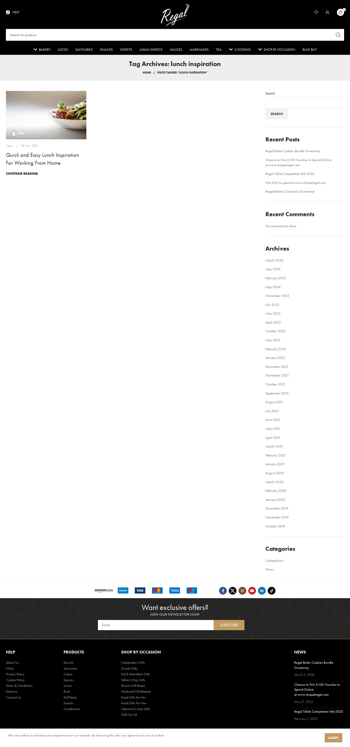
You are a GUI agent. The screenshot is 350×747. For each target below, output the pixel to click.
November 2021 (277, 375)
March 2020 (274, 482)
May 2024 (273, 287)
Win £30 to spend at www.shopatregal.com (295, 182)
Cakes (68, 674)
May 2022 (273, 340)
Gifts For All (129, 714)
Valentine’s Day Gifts (135, 709)
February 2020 (275, 490)
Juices (68, 685)
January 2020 (275, 499)
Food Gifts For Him (133, 703)
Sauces (69, 680)
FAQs (10, 668)
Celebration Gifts (133, 662)
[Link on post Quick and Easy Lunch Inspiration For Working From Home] (46, 115)
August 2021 (274, 402)
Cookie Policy (15, 680)
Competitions (274, 560)
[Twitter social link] (232, 591)
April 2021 (273, 437)
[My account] (327, 12)
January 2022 (275, 357)
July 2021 (272, 411)
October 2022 (275, 331)
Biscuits (69, 662)
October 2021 (275, 384)
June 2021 (272, 419)
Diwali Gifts (129, 668)
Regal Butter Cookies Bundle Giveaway (292, 151)
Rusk (67, 691)
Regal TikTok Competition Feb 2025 (289, 173)
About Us (12, 662)
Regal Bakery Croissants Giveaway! (290, 191)
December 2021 (277, 366)
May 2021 (272, 428)
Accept (333, 738)
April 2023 (273, 322)
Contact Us (13, 697)
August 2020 (274, 473)
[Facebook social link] (223, 591)
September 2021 (277, 393)
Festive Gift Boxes (133, 685)
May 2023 (273, 313)
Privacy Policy (15, 674)
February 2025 (275, 278)
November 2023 (277, 295)
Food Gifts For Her (133, 697)
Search (270, 93)
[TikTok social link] (271, 591)
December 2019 (276, 508)
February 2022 (275, 349)
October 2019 (275, 526)
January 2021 (275, 464)
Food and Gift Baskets (136, 691)
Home (147, 72)
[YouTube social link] (252, 591)
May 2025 (273, 269)
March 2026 (274, 260)
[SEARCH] (338, 35)
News (10, 145)
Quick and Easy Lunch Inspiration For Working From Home (42, 159)
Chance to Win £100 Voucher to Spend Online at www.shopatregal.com (298, 162)
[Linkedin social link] (262, 591)
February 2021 (275, 455)
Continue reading (22, 173)
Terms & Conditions (19, 685)
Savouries (70, 668)
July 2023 (272, 304)
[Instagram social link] (242, 591)
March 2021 (274, 446)
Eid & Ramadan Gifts (135, 674)
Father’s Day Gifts (133, 680)
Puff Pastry (70, 697)
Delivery (11, 691)
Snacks (68, 703)
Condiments (72, 709)
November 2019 (277, 517)
